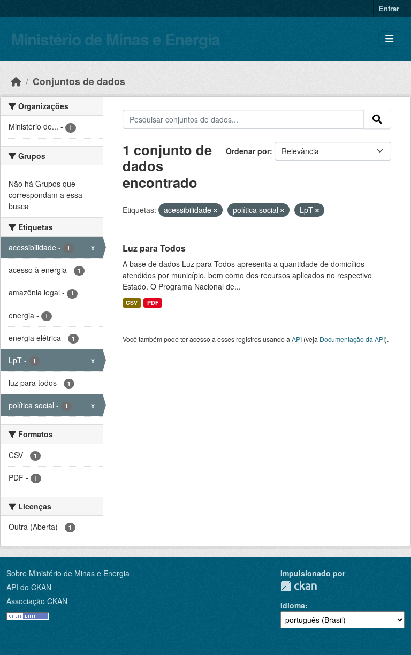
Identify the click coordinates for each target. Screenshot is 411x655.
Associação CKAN (36, 601)
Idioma (292, 605)
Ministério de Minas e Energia (115, 38)
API (297, 339)
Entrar (389, 8)
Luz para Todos (154, 248)
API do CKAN (28, 587)
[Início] (16, 81)
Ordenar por (248, 151)
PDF (152, 303)
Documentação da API (352, 339)
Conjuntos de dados (79, 81)
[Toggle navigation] (389, 39)
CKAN (298, 585)
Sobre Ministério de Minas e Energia (68, 573)
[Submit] (377, 119)
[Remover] (215, 210)
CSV (132, 303)
